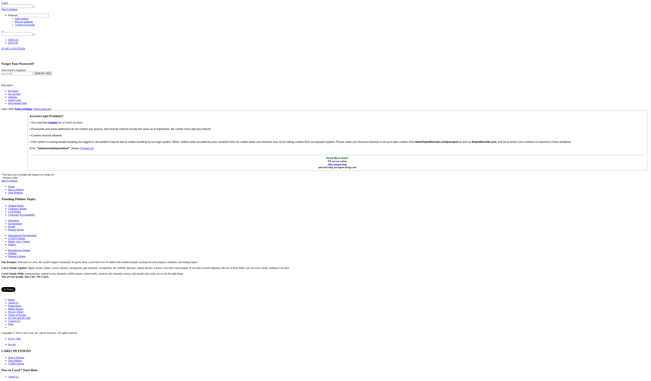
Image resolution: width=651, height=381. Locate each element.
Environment (15, 223)
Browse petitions (24, 21)
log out (12, 344)
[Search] (34, 6)
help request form (17, 103)
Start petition (21, 18)
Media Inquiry (15, 308)
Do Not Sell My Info (19, 318)
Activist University (25, 24)
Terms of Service (17, 314)
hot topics (13, 90)
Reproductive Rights (19, 250)
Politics (12, 244)
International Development (22, 235)
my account (14, 94)
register (53, 122)
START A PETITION (13, 48)
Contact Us (87, 148)
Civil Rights (14, 211)
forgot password (42, 108)
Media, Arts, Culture (19, 241)
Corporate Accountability (21, 214)
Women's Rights (17, 256)
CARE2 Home (16, 363)
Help (10, 324)
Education (13, 220)
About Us (13, 302)
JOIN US (13, 39)
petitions (12, 97)
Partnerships (14, 305)
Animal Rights (16, 205)
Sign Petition (15, 360)
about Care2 (14, 100)
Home (11, 186)
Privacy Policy (16, 311)
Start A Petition (9, 9)
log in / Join (14, 338)
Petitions (12, 15)
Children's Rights (17, 208)
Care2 (4, 2)
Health (11, 226)
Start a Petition (16, 189)
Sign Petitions (15, 192)
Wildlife (12, 253)
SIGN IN (13, 42)
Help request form (337, 164)
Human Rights (16, 229)
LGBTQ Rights (16, 238)
